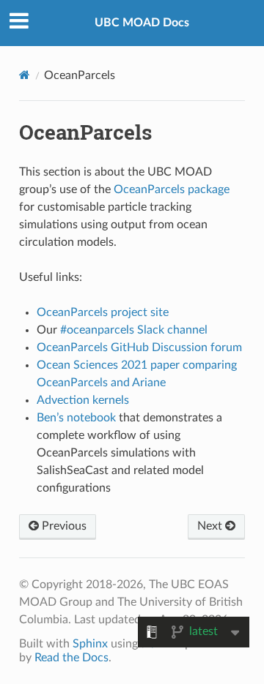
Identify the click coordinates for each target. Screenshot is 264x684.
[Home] (24, 75)
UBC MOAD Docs (142, 23)
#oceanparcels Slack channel (134, 330)
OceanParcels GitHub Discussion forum (139, 347)
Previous (63, 526)
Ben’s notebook (76, 418)
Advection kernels (83, 400)
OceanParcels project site (103, 312)
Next (211, 526)
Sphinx (90, 644)
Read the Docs (71, 658)
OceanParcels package (172, 189)
